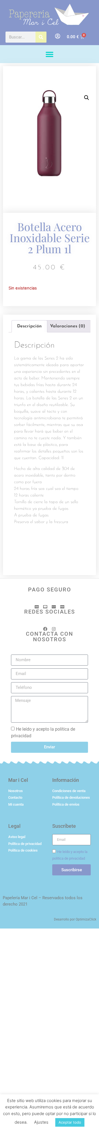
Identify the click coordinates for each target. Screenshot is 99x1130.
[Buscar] (40, 37)
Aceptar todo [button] (70, 1122)
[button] (49, 54)
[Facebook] (45, 629)
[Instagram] (54, 629)
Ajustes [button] (41, 1122)
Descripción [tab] (29, 326)
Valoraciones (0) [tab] (67, 326)
